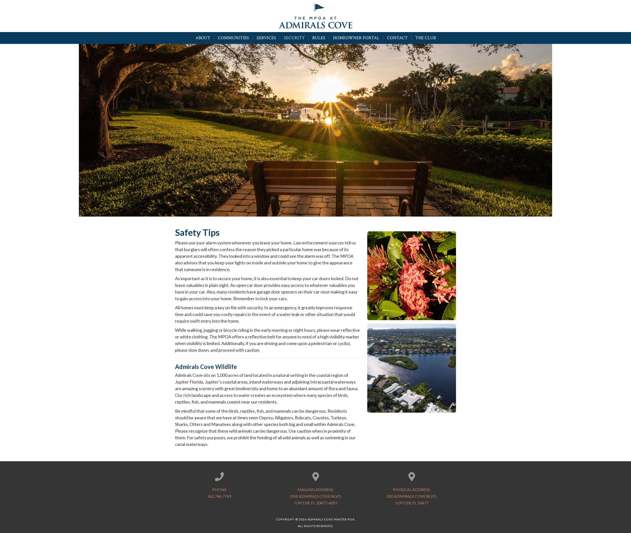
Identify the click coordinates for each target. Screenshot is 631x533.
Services (266, 38)
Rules (318, 38)
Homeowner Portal (356, 38)
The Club (425, 38)
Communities (233, 38)
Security (294, 38)
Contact (397, 38)
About (202, 38)
